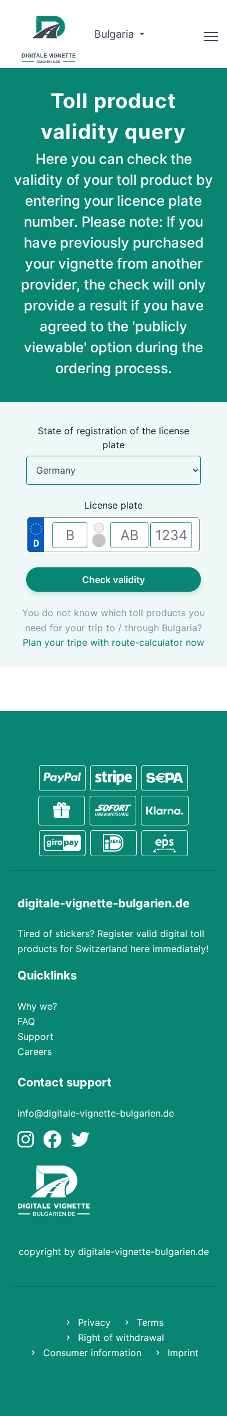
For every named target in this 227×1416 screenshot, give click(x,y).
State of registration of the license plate (113, 437)
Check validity (113, 579)
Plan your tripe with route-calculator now (113, 642)
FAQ (26, 1021)
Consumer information (90, 1352)
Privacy (93, 1322)
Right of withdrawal (119, 1337)
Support (35, 1036)
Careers (34, 1051)
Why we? (37, 1006)
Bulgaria (115, 34)
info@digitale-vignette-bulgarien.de (95, 1113)
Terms (149, 1322)
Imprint (181, 1352)
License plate (113, 505)
